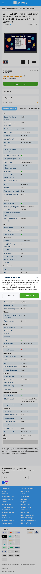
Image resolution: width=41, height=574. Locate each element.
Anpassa (11, 296)
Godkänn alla (29, 296)
